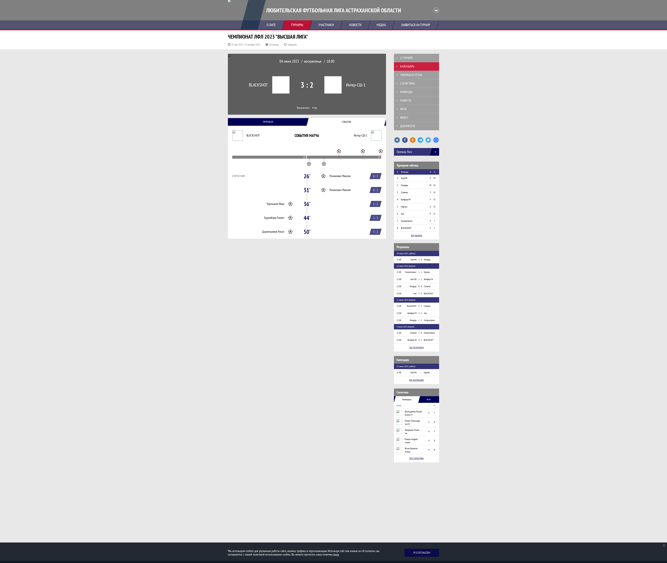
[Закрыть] (664, 545)
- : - (420, 372)
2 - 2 (420, 313)
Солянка (407, 442)
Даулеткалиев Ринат (273, 231)
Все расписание (416, 380)
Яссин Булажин (411, 448)
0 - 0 (420, 286)
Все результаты (417, 347)
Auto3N (407, 424)
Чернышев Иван (275, 204)
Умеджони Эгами (412, 430)
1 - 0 (420, 259)
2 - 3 (420, 306)
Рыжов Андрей (411, 439)
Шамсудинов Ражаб (413, 411)
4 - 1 (420, 339)
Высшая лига (303, 107)
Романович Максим (340, 176)
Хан (406, 433)
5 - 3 (420, 293)
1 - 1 (420, 272)
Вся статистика (417, 458)
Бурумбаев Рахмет (274, 217)
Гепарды (407, 451)
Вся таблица (416, 235)
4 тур (314, 107)
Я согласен (421, 552)
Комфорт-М (409, 415)
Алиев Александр (412, 420)
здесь (336, 554)
